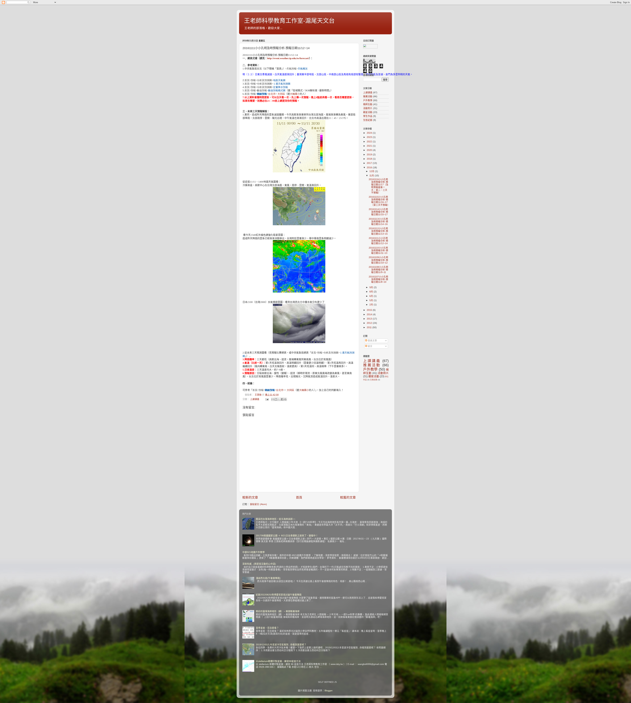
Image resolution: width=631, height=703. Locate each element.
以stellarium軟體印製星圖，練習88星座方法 (278, 661)
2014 (370, 314)
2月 (371, 304)
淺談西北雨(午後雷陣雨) (268, 578)
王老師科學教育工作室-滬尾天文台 (289, 20)
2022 (370, 141)
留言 (369, 346)
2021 (370, 146)
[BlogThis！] (276, 399)
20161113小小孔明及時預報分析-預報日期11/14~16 (378, 221)
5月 (371, 300)
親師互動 (367, 104)
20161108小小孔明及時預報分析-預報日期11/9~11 (378, 270)
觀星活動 (367, 112)
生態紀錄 (367, 120)
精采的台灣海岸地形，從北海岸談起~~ (275, 519)
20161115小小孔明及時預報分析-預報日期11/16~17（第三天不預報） (379, 201)
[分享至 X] (279, 399)
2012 (370, 323)
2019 (370, 154)
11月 (372, 175)
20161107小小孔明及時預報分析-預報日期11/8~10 (378, 279)
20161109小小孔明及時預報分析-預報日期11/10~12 (378, 260)
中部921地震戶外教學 (253, 552)
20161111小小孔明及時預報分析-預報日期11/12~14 (378, 241)
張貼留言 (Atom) (258, 504)
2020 (370, 150)
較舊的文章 (348, 497)
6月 (371, 296)
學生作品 (367, 116)
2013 (370, 319)
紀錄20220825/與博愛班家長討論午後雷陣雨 (279, 594)
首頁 (299, 497)
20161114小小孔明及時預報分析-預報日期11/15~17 (378, 212)
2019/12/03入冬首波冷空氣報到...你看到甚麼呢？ (281, 644)
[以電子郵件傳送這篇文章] (272, 399)
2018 (370, 159)
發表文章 (372, 340)
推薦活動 (367, 96)
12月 (372, 171)
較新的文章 (250, 497)
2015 (370, 310)
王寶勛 (258, 395)
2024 (370, 133)
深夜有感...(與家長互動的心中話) (259, 564)
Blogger (328, 690)
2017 (370, 163)
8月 (371, 291)
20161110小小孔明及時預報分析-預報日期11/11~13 (378, 250)
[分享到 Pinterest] (285, 399)
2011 (369, 327)
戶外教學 (367, 100)
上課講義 (254, 399)
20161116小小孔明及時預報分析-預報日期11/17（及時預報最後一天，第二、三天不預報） (378, 186)
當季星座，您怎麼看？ (267, 628)
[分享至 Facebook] (282, 399)
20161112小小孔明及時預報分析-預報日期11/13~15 (378, 231)
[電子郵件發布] (266, 399)
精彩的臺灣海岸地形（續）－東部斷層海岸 (278, 611)
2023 (370, 137)
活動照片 (367, 108)
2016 (370, 167)
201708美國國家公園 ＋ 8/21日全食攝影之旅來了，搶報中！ (287, 535)
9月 (371, 287)
